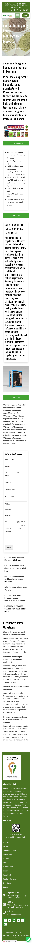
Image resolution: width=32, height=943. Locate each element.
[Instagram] (5, 924)
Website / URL (9, 497)
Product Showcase (10, 879)
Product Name (10, 459)
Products (6, 847)
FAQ (5, 863)
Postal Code (8, 528)
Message (8, 531)
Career (5, 887)
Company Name (10, 489)
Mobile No (8, 482)
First (6, 472)
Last (18, 472)
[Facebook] (5, 920)
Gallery (6, 859)
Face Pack (7, 875)
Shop (25, 15)
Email (7, 475)
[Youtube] (18, 920)
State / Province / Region (21, 522)
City (6, 521)
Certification (7, 855)
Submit (9, 547)
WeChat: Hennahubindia (19, 6)
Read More (7, 820)
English (7, 941)
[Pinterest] (23, 920)
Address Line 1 (8, 509)
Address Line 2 (8, 515)
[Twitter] (9, 920)
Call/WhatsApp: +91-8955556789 (15, 4)
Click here (17, 560)
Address (8, 504)
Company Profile (9, 851)
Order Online (8, 867)
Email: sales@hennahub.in (12, 6)
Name (7, 466)
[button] (28, 939)
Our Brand (7, 883)
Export (5, 871)
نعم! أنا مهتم (16, 215)
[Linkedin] (14, 920)
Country (19, 528)
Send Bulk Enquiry (16, 143)
